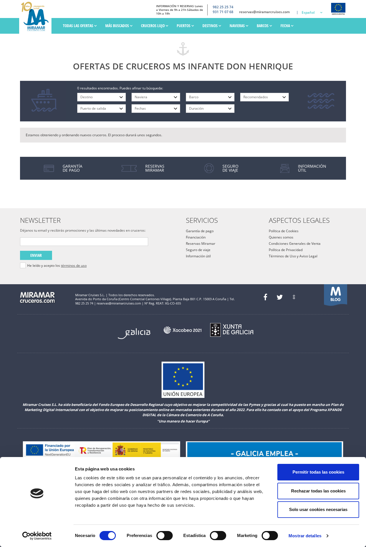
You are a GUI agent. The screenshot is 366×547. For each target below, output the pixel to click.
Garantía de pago (200, 231)
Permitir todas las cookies (318, 472)
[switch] (164, 535)
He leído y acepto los (57, 265)
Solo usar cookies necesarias (318, 509)
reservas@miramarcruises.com (264, 12)
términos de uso (74, 265)
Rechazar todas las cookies (318, 490)
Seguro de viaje (198, 249)
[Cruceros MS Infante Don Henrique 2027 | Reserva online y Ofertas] (36, 17)
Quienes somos (281, 237)
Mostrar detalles (305, 535)
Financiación (196, 237)
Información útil (198, 256)
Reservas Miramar (200, 243)
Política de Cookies (284, 231)
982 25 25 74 (223, 7)
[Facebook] (265, 297)
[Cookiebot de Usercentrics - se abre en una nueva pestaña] (37, 536)
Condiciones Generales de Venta (295, 243)
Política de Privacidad (286, 249)
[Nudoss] (294, 297)
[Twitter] (279, 297)
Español (308, 12)
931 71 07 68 (223, 12)
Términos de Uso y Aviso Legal (293, 256)
